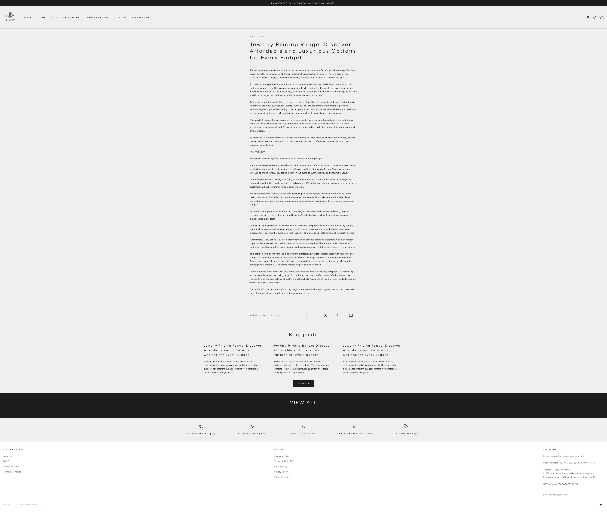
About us (7, 455)
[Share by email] (351, 315)
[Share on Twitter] (325, 315)
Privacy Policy (281, 471)
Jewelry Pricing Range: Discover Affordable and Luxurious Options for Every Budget (233, 350)
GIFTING (121, 17)
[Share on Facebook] (313, 315)
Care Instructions (11, 466)
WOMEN (28, 17)
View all (303, 383)
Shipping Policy (281, 455)
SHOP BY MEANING (98, 17)
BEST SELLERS (72, 17)
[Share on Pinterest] (338, 315)
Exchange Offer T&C (284, 461)
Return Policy (280, 466)
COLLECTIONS (140, 17)
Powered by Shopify (31, 505)
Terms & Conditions (13, 471)
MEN (42, 17)
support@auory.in (559, 494)
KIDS (54, 17)
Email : (546, 494)
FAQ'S (6, 461)
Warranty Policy (282, 477)
